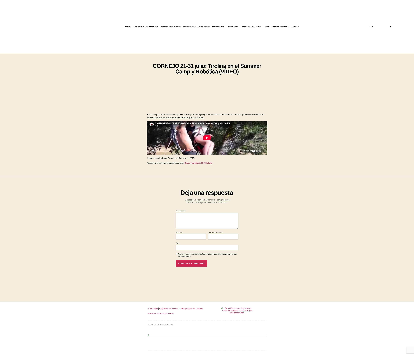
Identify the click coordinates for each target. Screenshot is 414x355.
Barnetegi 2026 (218, 26)
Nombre (179, 233)
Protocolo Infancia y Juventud (161, 313)
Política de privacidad (168, 309)
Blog (267, 26)
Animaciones (233, 26)
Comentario (181, 211)
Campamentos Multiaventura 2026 (196, 26)
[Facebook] (347, 27)
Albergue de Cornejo (280, 26)
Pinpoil (128, 26)
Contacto (295, 26)
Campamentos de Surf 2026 (170, 26)
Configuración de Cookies (191, 309)
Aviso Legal (153, 309)
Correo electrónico (215, 233)
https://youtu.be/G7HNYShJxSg (198, 163)
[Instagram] (343, 27)
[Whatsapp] (351, 27)
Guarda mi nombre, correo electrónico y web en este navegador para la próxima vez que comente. (207, 255)
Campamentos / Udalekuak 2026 (145, 26)
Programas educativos (251, 26)
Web (177, 243)
